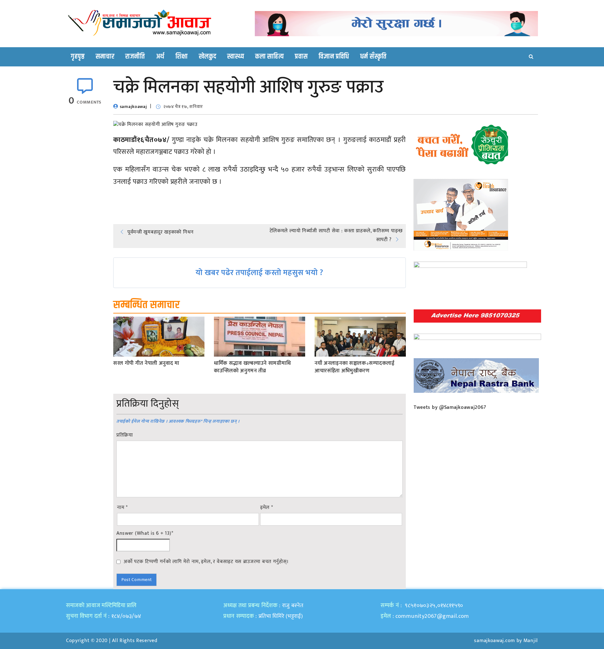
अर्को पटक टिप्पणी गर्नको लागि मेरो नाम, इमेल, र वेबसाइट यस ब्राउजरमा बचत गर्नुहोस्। (206, 561)
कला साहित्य (269, 56)
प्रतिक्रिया (124, 435)
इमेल (266, 507)
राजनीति (135, 56)
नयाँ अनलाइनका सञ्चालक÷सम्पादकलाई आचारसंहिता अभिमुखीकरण (355, 367)
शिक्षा (182, 56)
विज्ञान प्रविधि (334, 56)
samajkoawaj (133, 106)
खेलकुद (207, 56)
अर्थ (160, 56)
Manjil (530, 640)
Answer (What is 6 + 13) (144, 533)
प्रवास (301, 56)
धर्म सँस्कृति (373, 56)
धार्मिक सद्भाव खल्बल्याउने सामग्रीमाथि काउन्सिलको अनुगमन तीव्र (252, 367)
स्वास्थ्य (235, 56)
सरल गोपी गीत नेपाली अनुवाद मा (146, 363)
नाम (122, 507)
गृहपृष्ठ (78, 56)
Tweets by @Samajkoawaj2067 (450, 407)
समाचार (105, 56)
